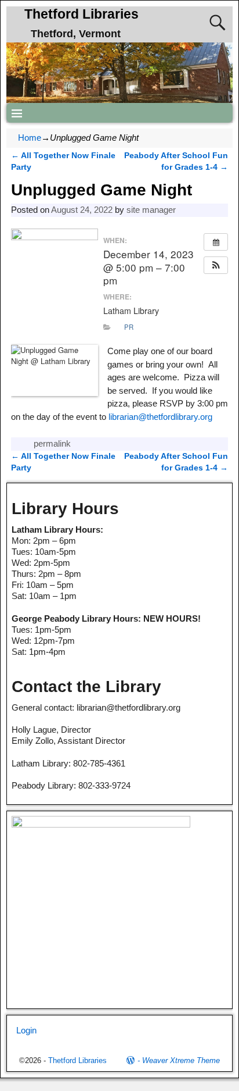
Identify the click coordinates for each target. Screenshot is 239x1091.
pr (128, 326)
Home (29, 137)
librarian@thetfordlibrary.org (160, 417)
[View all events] (216, 242)
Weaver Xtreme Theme (181, 1060)
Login (26, 1030)
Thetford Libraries (81, 14)
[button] (215, 265)
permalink (52, 443)
